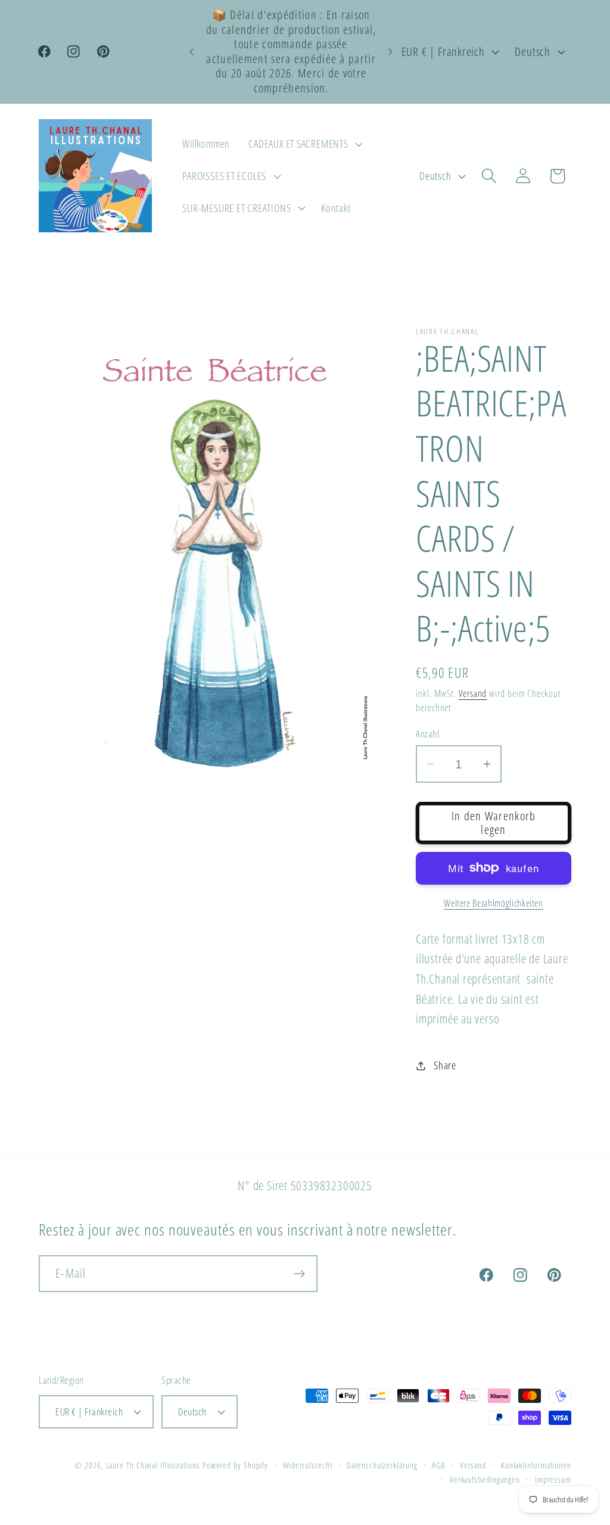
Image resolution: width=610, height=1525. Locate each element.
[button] (304, 144)
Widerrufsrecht (307, 1465)
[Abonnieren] (299, 1274)
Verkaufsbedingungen (485, 1479)
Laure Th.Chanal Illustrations (153, 1465)
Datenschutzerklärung (382, 1465)
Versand (473, 693)
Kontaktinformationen (536, 1465)
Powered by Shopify (235, 1465)
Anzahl (427, 733)
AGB (438, 1465)
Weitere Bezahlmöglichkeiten (493, 903)
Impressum (553, 1479)
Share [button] (445, 1065)
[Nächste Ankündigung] (391, 51)
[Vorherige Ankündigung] (192, 51)
